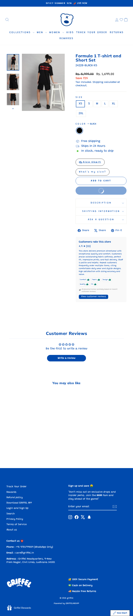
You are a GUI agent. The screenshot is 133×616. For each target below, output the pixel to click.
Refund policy (14, 497)
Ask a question (101, 219)
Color (86, 124)
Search (10, 514)
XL (113, 103)
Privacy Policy (14, 519)
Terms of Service (16, 524)
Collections (20, 32)
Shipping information (101, 211)
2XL (81, 113)
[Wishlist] (121, 20)
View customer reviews (93, 296)
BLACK (79, 130)
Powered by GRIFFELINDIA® (66, 603)
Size (79, 97)
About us (11, 530)
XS (80, 103)
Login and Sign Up (17, 508)
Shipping (98, 82)
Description (101, 203)
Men (40, 32)
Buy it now (93, 189)
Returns (117, 32)
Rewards (66, 38)
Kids (70, 32)
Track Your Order (91, 32)
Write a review (66, 358)
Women (55, 32)
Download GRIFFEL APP (19, 503)
